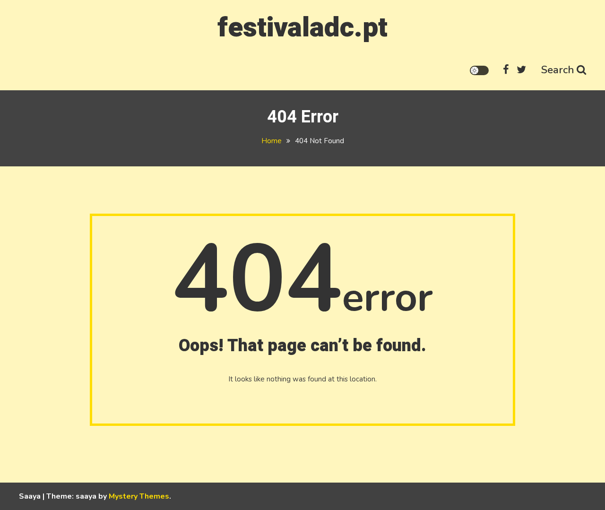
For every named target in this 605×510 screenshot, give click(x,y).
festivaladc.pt (302, 28)
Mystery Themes (139, 496)
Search (557, 70)
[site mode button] (479, 70)
